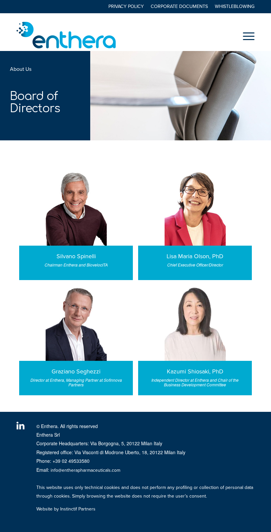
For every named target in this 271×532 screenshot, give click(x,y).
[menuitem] (126, 7)
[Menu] (245, 36)
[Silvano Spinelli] (76, 208)
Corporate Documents (179, 6)
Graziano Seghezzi (76, 371)
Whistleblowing (234, 6)
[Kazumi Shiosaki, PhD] (195, 323)
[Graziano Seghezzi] (76, 323)
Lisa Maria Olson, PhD (195, 256)
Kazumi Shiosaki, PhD (195, 371)
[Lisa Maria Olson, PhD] (195, 208)
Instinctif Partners (78, 509)
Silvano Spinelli (76, 256)
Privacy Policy (126, 6)
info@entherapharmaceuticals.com (85, 470)
